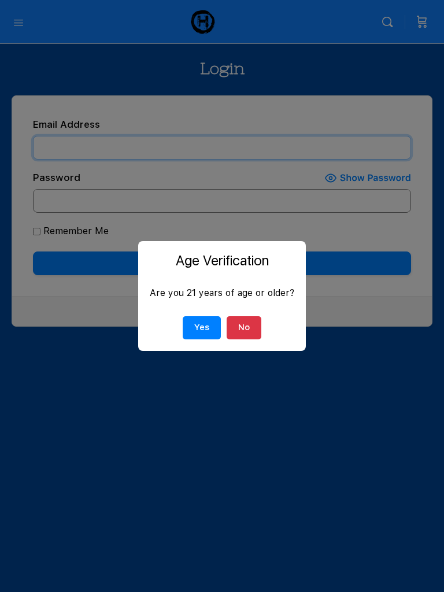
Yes (201, 327)
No (244, 327)
